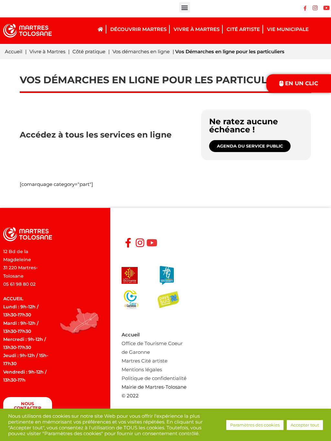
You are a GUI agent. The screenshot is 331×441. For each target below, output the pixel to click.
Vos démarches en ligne (141, 51)
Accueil (13, 51)
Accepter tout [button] (305, 424)
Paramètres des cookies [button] (255, 424)
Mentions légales (142, 369)
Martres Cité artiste (144, 361)
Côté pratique (88, 51)
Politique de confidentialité (154, 378)
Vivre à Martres (47, 51)
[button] (184, 7)
